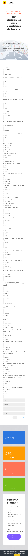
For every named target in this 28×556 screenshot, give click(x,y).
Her (5, 81)
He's (6, 84)
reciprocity (7, 381)
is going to (7, 232)
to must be (7, 347)
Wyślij (22, 417)
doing (6, 223)
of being (6, 244)
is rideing (7, 91)
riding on (7, 93)
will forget (7, 166)
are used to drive (9, 199)
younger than (8, 145)
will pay (6, 252)
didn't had (7, 113)
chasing (6, 300)
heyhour (7, 395)
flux (5, 379)
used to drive (8, 205)
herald (6, 385)
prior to (6, 367)
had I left (7, 333)
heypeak (7, 397)
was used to (7, 183)
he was (6, 242)
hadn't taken (8, 276)
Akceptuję (17, 555)
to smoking (7, 215)
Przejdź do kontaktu (12, 537)
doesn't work (8, 71)
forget (6, 171)
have (6, 105)
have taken (7, 266)
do (5, 225)
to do (6, 222)
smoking (7, 210)
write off (6, 357)
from (6, 137)
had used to (7, 179)
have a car (7, 106)
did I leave (7, 339)
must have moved (9, 327)
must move (7, 322)
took (6, 264)
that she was (8, 345)
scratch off (7, 359)
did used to (7, 181)
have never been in (9, 127)
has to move (7, 325)
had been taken (8, 268)
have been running (9, 161)
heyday (6, 393)
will (5, 230)
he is (6, 247)
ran (5, 159)
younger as (7, 149)
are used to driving (9, 203)
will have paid (8, 254)
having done (7, 220)
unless (6, 193)
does (6, 108)
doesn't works (8, 74)
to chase (7, 298)
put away (7, 361)
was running (8, 155)
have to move (8, 323)
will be (6, 234)
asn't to (6, 129)
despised (7, 313)
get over (6, 355)
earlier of (7, 373)
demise (6, 383)
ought (6, 235)
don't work (7, 69)
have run (7, 157)
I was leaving (8, 335)
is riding (6, 95)
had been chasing (9, 301)
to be (6, 344)
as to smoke (7, 213)
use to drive (7, 201)
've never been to (9, 125)
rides (6, 96)
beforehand (7, 371)
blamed (6, 315)
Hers (6, 86)
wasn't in (7, 130)
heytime (6, 391)
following (7, 369)
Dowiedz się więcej (17, 553)
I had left (7, 337)
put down (7, 291)
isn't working (8, 73)
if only (6, 195)
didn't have (7, 115)
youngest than (8, 147)
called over (7, 289)
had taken (7, 262)
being (6, 245)
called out (7, 293)
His (5, 83)
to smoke (7, 211)
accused (6, 311)
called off (7, 288)
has (5, 103)
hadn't (6, 118)
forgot (6, 167)
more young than (9, 151)
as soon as (7, 189)
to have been (8, 349)
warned (6, 310)
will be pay (7, 257)
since (6, 135)
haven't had (7, 117)
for (5, 141)
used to (6, 177)
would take (7, 274)
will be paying (8, 256)
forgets (6, 169)
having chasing (8, 303)
